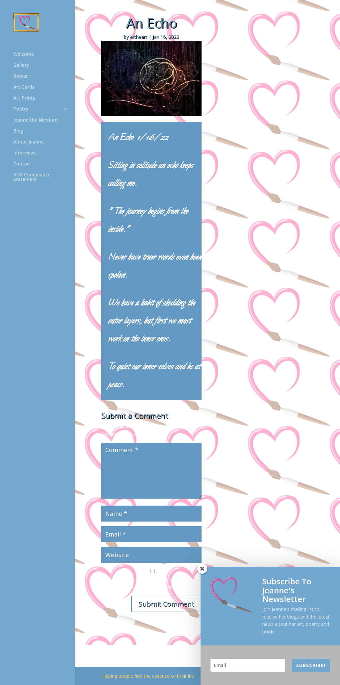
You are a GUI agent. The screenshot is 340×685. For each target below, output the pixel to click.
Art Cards (24, 87)
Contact (22, 164)
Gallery (21, 65)
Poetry (21, 109)
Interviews (25, 153)
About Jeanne (28, 142)
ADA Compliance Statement (31, 177)
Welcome (23, 54)
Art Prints (24, 98)
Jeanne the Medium (35, 120)
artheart (138, 37)
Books (20, 76)
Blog (18, 131)
